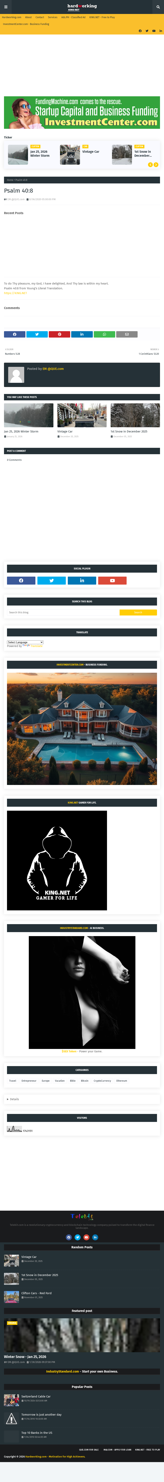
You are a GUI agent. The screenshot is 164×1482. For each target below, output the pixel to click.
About (28, 17)
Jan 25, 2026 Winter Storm (40, 154)
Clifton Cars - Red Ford (36, 1293)
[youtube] (154, 31)
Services (52, 17)
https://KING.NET (15, 293)
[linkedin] (160, 31)
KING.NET (73, 802)
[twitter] (147, 31)
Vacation (60, 1080)
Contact (40, 17)
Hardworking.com (11, 17)
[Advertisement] (82, 68)
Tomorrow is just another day (41, 1414)
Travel (12, 1080)
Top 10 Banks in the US (36, 1433)
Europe (46, 1080)
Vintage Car (90, 152)
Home (10, 180)
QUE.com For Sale (89, 1450)
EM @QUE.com (16, 199)
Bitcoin (84, 1080)
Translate (37, 646)
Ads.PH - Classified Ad (73, 17)
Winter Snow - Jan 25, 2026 (25, 1357)
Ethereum (121, 1080)
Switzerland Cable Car (36, 1396)
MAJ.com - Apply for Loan (117, 1450)
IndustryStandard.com (74, 928)
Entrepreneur (29, 1080)
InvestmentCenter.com (70, 664)
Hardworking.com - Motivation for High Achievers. (55, 1456)
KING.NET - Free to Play (102, 17)
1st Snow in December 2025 (142, 154)
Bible (73, 1080)
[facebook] (140, 31)
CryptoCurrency (102, 1080)
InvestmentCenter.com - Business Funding (26, 24)
